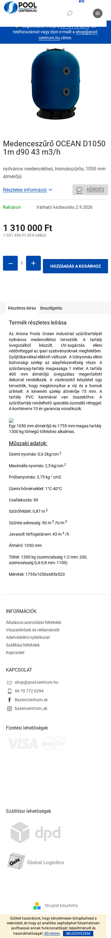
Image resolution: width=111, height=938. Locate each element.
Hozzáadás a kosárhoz (75, 266)
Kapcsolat (15, 652)
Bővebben (52, 933)
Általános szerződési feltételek (33, 622)
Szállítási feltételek (23, 645)
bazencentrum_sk (31, 708)
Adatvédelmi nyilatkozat (28, 637)
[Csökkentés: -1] (10, 263)
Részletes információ (25, 190)
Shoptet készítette (61, 905)
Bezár (44, 293)
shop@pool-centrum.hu (36, 682)
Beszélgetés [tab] (51, 308)
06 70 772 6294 (29, 690)
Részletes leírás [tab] (22, 308)
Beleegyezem (78, 933)
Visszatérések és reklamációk (32, 630)
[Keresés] (69, 13)
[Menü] (98, 13)
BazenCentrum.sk (31, 699)
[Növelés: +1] (33, 263)
